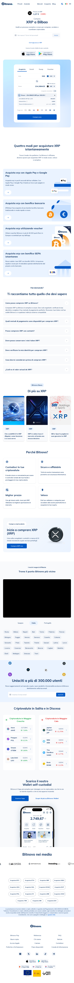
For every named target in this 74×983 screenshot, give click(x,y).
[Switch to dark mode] (62, 4)
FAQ (59, 935)
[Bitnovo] (7, 4)
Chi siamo (37, 939)
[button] (66, 4)
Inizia (56, 35)
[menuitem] (20, 4)
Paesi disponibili (37, 947)
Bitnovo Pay (14, 935)
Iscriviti (60, 695)
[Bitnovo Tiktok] (45, 954)
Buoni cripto (14, 939)
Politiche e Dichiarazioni (14, 947)
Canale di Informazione (60, 947)
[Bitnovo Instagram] (20, 954)
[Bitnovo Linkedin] (37, 954)
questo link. (52, 915)
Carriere (37, 943)
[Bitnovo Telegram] (54, 954)
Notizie (59, 939)
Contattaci (59, 943)
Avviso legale (14, 943)
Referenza (37, 935)
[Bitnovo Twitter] (29, 954)
